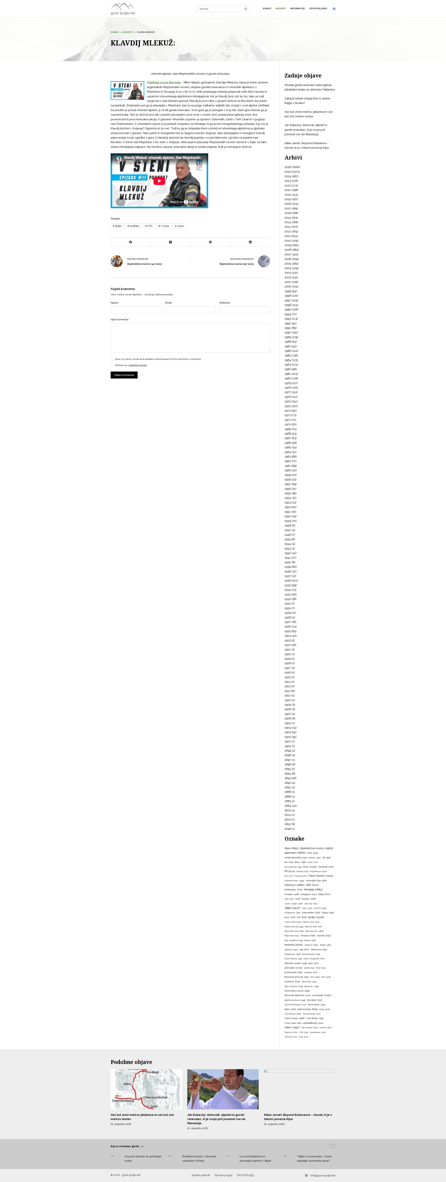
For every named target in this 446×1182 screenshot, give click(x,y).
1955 (287, 493)
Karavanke (311, 912)
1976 (287, 397)
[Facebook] (334, 8)
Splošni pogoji (223, 1175)
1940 (287, 562)
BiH (288, 862)
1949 (287, 520)
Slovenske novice (297, 990)
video (179, 226)
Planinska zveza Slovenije (164, 82)
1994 (287, 314)
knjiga (328, 912)
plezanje (293, 967)
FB (289, 871)
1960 (287, 470)
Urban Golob (292, 1023)
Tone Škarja (315, 1018)
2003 (287, 272)
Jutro (307, 908)
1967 (287, 438)
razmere (292, 981)
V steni (163, 226)
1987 (287, 346)
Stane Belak (316, 1004)
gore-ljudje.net (123, 13)
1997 (287, 300)
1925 (287, 631)
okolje (325, 945)
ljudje (117, 226)
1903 (287, 732)
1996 (287, 305)
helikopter (293, 889)
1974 (287, 406)
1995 (287, 309)
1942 (287, 553)
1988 (287, 341)
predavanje (293, 972)
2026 (287, 167)
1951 (287, 511)
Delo (310, 866)
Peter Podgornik (314, 958)
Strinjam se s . (131, 365)
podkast (133, 226)
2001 (287, 282)
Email (169, 302)
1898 (287, 755)
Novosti (281, 8)
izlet (289, 899)
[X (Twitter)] (171, 242)
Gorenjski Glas (316, 880)
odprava (311, 945)
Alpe (291, 848)
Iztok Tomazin (305, 899)
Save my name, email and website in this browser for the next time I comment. (158, 359)
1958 (287, 479)
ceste (312, 862)
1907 (287, 714)
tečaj (324, 1009)
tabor (290, 1009)
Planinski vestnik (295, 963)
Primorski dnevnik (296, 977)
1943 (287, 548)
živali (303, 1037)
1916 (287, 672)
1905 (287, 723)
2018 (287, 203)
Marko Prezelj (293, 926)
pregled (311, 972)
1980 (287, 378)
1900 (287, 746)
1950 (287, 516)
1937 (287, 576)
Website (224, 302)
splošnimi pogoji (138, 365)
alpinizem (295, 852)
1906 (287, 718)
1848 (287, 828)
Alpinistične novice (316, 848)
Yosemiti (291, 1032)
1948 (287, 525)
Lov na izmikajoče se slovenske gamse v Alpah (255, 1158)
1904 (287, 727)
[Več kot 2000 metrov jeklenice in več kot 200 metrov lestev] (146, 1089)
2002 (287, 277)
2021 (287, 190)
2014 (287, 222)
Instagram (309, 894)
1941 (287, 557)
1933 (287, 594)
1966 (287, 442)
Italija (324, 894)
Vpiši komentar (120, 319)
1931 (287, 603)
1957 (287, 484)
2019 (287, 199)
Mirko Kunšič (314, 931)
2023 (287, 180)
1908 (287, 709)
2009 (287, 245)
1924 (287, 635)
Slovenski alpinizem (297, 995)
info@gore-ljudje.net (322, 1175)
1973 (287, 410)
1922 (287, 645)
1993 (287, 318)
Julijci (292, 908)
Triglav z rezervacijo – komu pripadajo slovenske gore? (314, 1158)
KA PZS (320, 908)
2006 (287, 259)
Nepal (310, 940)
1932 (287, 599)
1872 (287, 819)
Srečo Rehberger (295, 1005)
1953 (287, 502)
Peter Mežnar (293, 959)
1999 (287, 291)
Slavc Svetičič (293, 986)
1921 (287, 649)
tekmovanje (308, 1009)
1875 (287, 810)
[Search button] (245, 8)
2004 (287, 268)
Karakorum (292, 912)
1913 (287, 686)
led (302, 917)
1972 (287, 415)
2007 (287, 254)
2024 (287, 176)
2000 (287, 286)
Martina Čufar (313, 927)
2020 (287, 194)
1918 (287, 663)
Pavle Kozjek (311, 954)
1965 (287, 447)
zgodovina (318, 1032)
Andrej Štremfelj (295, 857)
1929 (287, 612)
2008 (287, 249)
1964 (287, 452)
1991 (287, 328)
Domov (267, 8)
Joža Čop (310, 904)
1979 (287, 383)
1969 (287, 429)
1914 (287, 681)
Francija (301, 876)
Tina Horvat (292, 1014)
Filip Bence (318, 871)
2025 (287, 171)
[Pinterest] (210, 242)
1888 (287, 792)
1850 (287, 824)
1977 (287, 392)
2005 (287, 263)
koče (289, 917)
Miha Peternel (294, 931)
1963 (287, 456)
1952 (287, 507)
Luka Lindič (292, 922)
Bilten (300, 862)
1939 (287, 566)
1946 (287, 534)
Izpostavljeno (318, 8)
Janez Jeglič (293, 904)
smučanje (321, 995)
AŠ (326, 857)
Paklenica (319, 949)
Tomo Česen (294, 1018)
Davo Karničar (293, 867)
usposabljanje (313, 1023)
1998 (287, 295)
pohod (309, 968)
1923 (287, 640)
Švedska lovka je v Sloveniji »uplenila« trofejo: (199, 1158)
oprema (291, 949)
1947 (287, 530)
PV (315, 977)
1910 (287, 700)
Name (115, 302)
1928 (287, 617)
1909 (287, 704)
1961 (287, 465)
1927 (287, 622)
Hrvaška (291, 894)
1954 (287, 498)
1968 (287, 433)
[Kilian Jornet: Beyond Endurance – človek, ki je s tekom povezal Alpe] (299, 1089)
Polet (321, 968)
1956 (287, 488)
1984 (287, 360)
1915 (287, 677)
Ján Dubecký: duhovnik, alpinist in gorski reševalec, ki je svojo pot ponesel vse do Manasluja (305, 129)
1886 (287, 796)
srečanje (314, 1000)
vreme (325, 1027)
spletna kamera (294, 1000)
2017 (287, 208)
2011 (287, 236)
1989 (287, 337)
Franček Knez (294, 880)
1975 (287, 401)
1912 (287, 691)
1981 (287, 374)
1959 (287, 475)
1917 (287, 668)
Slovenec (311, 986)
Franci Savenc (321, 875)
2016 (287, 213)
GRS (312, 884)
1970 (287, 424)
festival (302, 871)
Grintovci (294, 885)
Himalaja (313, 889)
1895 (287, 769)
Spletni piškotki (201, 1175)
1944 (287, 543)
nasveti (324, 935)
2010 (287, 240)
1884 (287, 805)
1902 (287, 737)
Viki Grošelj (309, 1027)
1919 (287, 658)
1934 (287, 589)
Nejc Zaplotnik (293, 940)
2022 (287, 185)
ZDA (303, 1032)
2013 (287, 226)
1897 (287, 760)
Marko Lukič (311, 922)
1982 (287, 369)
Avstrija (314, 857)
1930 (287, 608)
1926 (287, 626)
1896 (287, 764)
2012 (287, 231)
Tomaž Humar (311, 1014)
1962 (287, 461)
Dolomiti (326, 866)
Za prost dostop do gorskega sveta (143, 1158)
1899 (287, 750)
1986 (287, 351)
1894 (287, 773)
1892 (287, 783)
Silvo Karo (309, 981)
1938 (287, 571)
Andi (312, 853)
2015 (287, 217)
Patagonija (292, 954)
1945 (287, 539)
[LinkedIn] (250, 242)
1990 (287, 332)
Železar (290, 1037)
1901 (287, 741)
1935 (287, 585)
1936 (287, 580)
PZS (148, 226)
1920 (287, 654)
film (288, 876)
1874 (287, 815)
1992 (287, 323)
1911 (287, 695)
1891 (287, 787)
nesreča (293, 944)
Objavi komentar (124, 375)
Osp (304, 949)
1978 (287, 387)
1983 (287, 364)
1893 (287, 778)
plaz (313, 963)
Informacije (297, 8)
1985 (287, 355)
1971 (287, 420)
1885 (287, 801)
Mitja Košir (291, 936)
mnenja (308, 935)
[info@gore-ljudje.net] (306, 1175)
